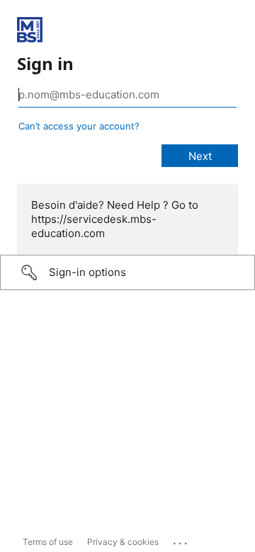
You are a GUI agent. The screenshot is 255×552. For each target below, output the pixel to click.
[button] (127, 272)
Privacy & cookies (123, 541)
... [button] (181, 540)
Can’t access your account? (79, 126)
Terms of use (48, 541)
